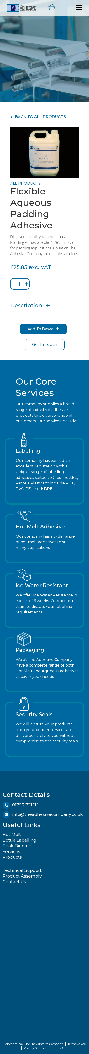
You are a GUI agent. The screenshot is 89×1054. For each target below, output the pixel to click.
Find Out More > (32, 497)
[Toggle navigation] (79, 8)
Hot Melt (12, 834)
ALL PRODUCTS (25, 183)
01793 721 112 (25, 805)
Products (12, 857)
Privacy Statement (37, 1048)
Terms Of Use (77, 1043)
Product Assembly (22, 876)
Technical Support (22, 870)
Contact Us (14, 881)
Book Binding (17, 845)
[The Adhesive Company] (21, 7)
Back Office (62, 1048)
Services (11, 851)
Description (26, 305)
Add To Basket (42, 329)
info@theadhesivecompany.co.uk (47, 814)
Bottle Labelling (19, 840)
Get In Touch (44, 344)
